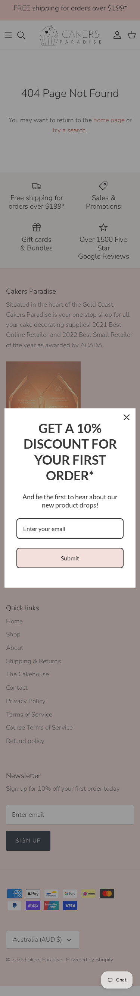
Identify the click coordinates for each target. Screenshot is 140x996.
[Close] (127, 417)
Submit (70, 558)
